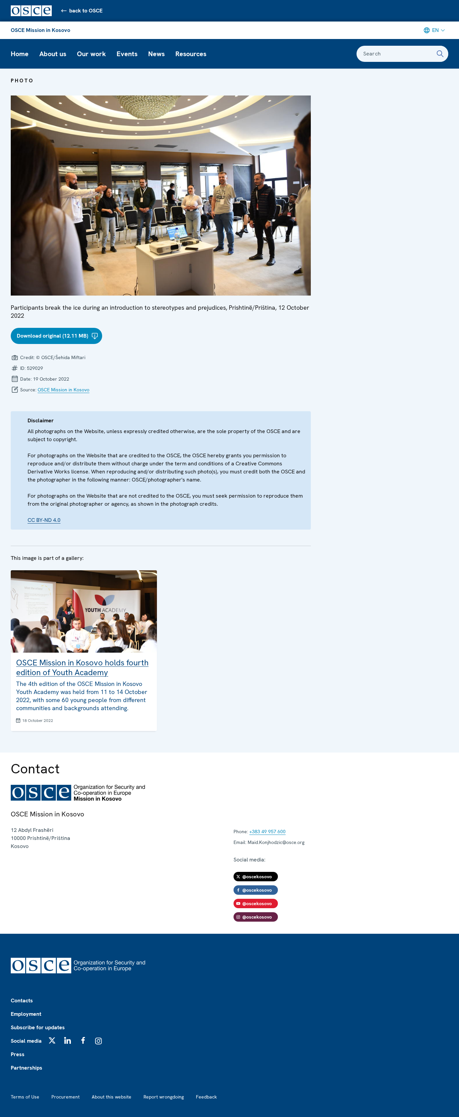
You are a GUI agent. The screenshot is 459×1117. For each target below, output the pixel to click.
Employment (26, 1013)
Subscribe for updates (38, 1027)
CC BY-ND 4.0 (44, 520)
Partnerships (26, 1067)
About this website (111, 1097)
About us (52, 53)
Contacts (22, 1000)
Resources (190, 53)
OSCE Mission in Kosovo (40, 30)
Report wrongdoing (163, 1097)
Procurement (65, 1097)
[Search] (440, 54)
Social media (26, 1040)
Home (20, 53)
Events (127, 53)
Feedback (206, 1097)
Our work (91, 53)
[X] (52, 1040)
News (156, 53)
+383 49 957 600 (267, 832)
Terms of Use (25, 1097)
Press (18, 1054)
